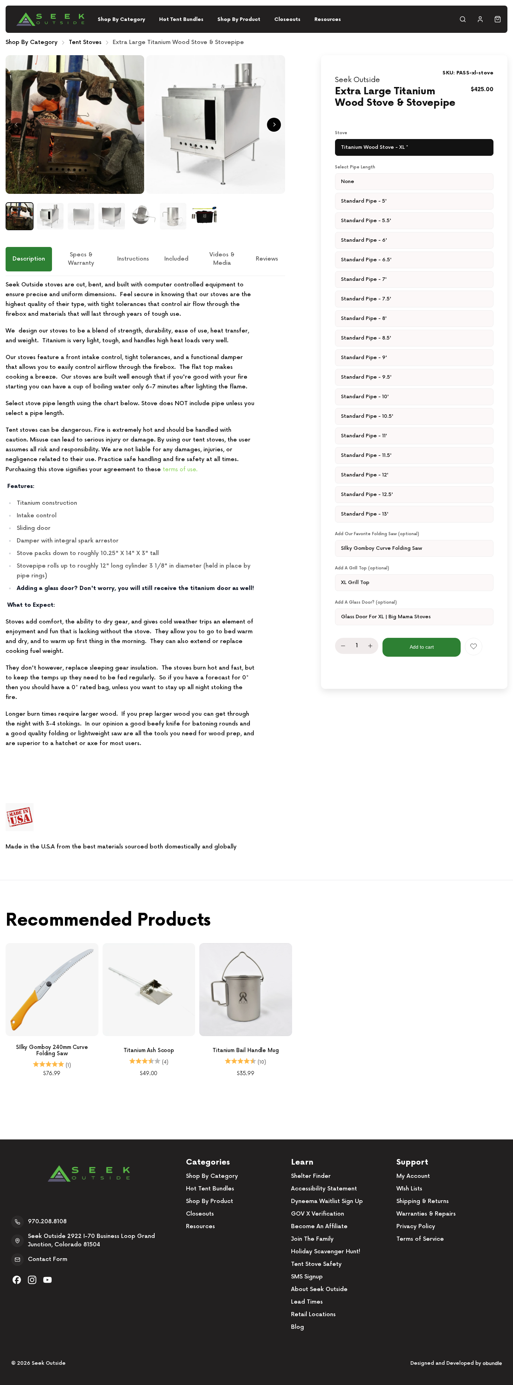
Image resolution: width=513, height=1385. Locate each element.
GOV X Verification (317, 1214)
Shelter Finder (311, 1176)
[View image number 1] (20, 216)
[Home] (50, 19)
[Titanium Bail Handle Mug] (245, 989)
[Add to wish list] (473, 646)
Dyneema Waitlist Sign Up (327, 1201)
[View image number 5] (142, 216)
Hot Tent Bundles (181, 19)
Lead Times (307, 1302)
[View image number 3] (81, 216)
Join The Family (312, 1239)
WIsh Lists (409, 1189)
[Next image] (274, 125)
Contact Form (47, 1259)
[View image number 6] (173, 216)
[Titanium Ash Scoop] (149, 989)
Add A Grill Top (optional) (362, 568)
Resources (327, 19)
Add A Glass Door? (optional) (366, 602)
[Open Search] (462, 19)
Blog (297, 1327)
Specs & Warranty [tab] (81, 259)
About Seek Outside (319, 1289)
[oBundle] (492, 1363)
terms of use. (180, 469)
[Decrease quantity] (343, 646)
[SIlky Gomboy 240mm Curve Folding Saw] (52, 989)
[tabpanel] (145, 566)
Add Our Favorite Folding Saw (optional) (377, 534)
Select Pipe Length (355, 167)
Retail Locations (313, 1314)
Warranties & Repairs (426, 1214)
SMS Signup (307, 1277)
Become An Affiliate (319, 1226)
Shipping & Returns (422, 1201)
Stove (341, 133)
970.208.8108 (47, 1221)
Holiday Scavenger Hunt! (325, 1251)
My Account (413, 1176)
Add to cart (422, 647)
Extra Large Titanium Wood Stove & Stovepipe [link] (178, 42)
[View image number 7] (204, 216)
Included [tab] (176, 259)
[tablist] (145, 261)
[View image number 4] (112, 216)
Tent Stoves (85, 42)
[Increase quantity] (370, 646)
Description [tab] (29, 259)
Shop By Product (238, 19)
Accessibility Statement (324, 1189)
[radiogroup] (414, 147)
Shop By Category (121, 19)
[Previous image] (17, 125)
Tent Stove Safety (316, 1264)
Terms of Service (420, 1239)
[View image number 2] (50, 216)
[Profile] (480, 19)
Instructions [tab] (133, 259)
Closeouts (287, 19)
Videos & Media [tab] (222, 259)
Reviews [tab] (267, 259)
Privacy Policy (415, 1226)
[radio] (414, 147)
